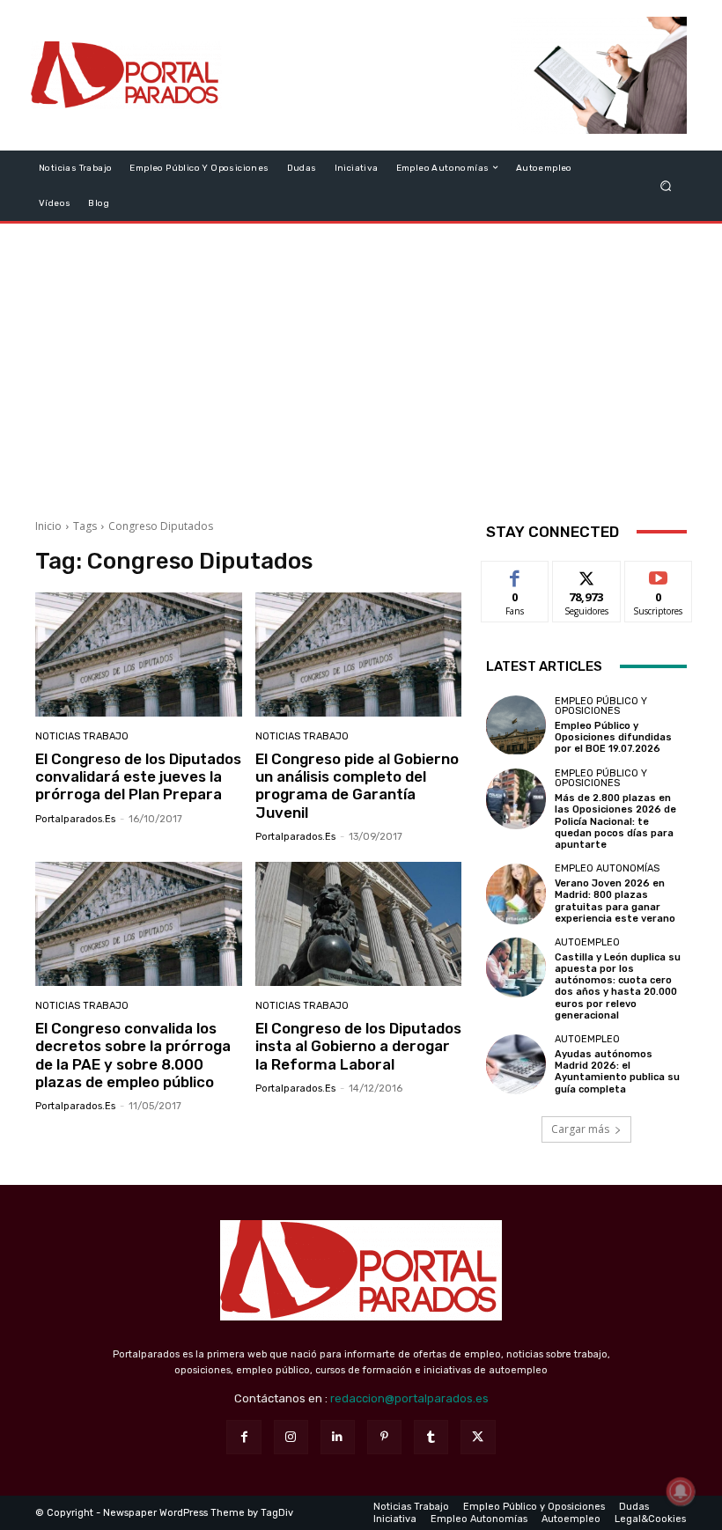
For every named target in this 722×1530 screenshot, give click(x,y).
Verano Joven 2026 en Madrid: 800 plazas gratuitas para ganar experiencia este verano (615, 901)
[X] (477, 1437)
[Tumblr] (431, 1437)
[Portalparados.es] (126, 75)
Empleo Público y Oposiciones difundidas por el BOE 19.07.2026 (613, 737)
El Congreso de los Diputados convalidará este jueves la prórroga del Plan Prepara (138, 777)
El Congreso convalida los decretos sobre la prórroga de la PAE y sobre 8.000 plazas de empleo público (133, 1055)
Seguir (587, 574)
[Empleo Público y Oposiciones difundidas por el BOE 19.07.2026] (516, 725)
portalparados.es (75, 819)
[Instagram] (291, 1437)
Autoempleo (587, 942)
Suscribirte (659, 574)
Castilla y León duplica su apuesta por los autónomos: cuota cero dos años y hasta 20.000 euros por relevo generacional (618, 986)
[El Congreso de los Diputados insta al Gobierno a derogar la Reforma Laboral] (358, 924)
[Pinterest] (384, 1437)
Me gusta (515, 574)
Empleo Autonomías (607, 868)
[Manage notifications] (681, 1491)
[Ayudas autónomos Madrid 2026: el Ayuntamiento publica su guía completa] (516, 1064)
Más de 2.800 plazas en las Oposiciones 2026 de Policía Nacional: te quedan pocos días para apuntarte (615, 821)
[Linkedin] (337, 1437)
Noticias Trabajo (82, 736)
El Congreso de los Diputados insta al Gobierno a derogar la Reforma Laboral (358, 1046)
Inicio (48, 526)
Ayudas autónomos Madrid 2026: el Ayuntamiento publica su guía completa (617, 1071)
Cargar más (580, 1129)
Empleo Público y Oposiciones (601, 706)
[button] (666, 185)
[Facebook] (243, 1437)
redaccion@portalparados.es (409, 1398)
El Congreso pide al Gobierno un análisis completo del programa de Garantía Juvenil (357, 785)
